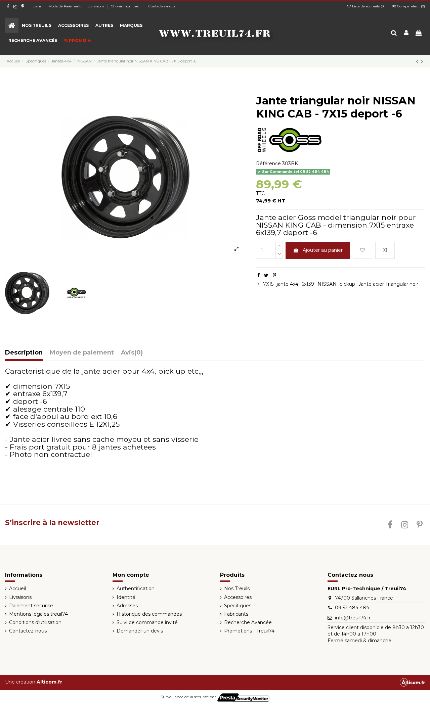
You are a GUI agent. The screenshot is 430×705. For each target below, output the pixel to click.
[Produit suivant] (422, 61)
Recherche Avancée (248, 622)
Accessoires (238, 597)
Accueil (17, 588)
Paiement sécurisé (31, 606)
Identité (126, 597)
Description (24, 352)
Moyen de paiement (82, 352)
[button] (36, 25)
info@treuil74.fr (353, 618)
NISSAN (327, 284)
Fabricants (236, 614)
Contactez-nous (161, 6)
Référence (268, 163)
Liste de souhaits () (368, 6)
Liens (37, 6)
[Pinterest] (274, 275)
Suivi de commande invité (147, 622)
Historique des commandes (149, 614)
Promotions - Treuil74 (249, 631)
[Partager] (258, 275)
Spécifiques (237, 606)
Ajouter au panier (323, 250)
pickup (347, 284)
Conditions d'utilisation (35, 622)
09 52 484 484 (352, 608)
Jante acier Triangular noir (388, 284)
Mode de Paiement (65, 6)
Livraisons (96, 6)
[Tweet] (266, 275)
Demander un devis (140, 631)
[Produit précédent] (418, 61)
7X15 (268, 284)
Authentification (136, 588)
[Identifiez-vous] (406, 33)
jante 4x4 (287, 284)
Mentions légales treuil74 (38, 614)
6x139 (307, 284)
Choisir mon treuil (126, 6)
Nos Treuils (237, 588)
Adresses (127, 606)
